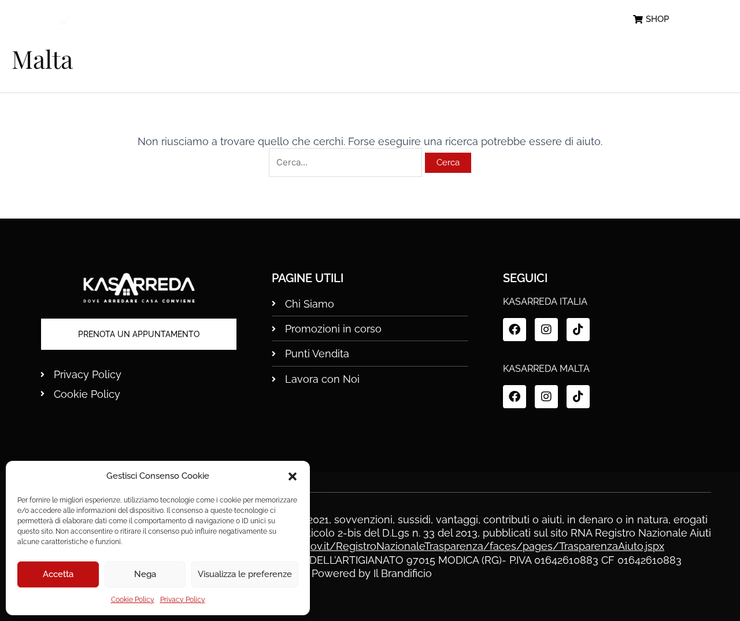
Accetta (58, 574)
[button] (292, 476)
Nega (145, 574)
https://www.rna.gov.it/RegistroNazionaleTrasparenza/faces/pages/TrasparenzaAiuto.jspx (443, 546)
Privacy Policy (182, 600)
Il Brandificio (402, 573)
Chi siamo (281, 19)
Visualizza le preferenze (245, 574)
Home (207, 19)
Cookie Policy (132, 600)
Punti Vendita (482, 19)
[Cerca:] (347, 162)
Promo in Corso (377, 19)
